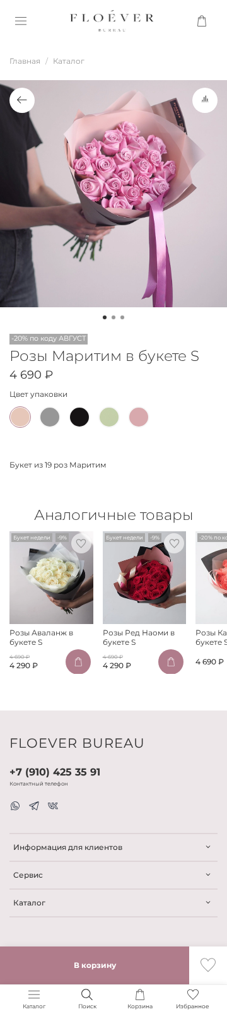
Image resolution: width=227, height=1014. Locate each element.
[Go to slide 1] (105, 317)
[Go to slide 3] (122, 317)
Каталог (68, 61)
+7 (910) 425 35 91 (54, 772)
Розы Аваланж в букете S (41, 637)
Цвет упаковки (38, 394)
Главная (24, 61)
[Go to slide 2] (113, 317)
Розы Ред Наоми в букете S (139, 637)
